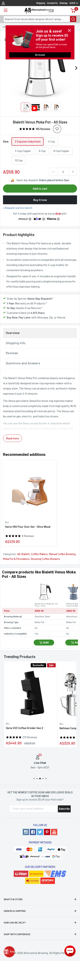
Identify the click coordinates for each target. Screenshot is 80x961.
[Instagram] (26, 832)
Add (46, 642)
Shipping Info (15, 343)
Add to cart (40, 188)
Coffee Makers (39, 554)
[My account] (3, 3)
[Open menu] (5, 10)
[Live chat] (70, 951)
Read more (12, 438)
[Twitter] (40, 832)
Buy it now (40, 199)
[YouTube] (54, 832)
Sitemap (64, 3)
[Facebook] (33, 832)
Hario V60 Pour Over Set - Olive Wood (27, 526)
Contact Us (52, 3)
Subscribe (64, 809)
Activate (40, 55)
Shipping (40, 3)
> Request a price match (17, 207)
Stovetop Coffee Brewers (45, 558)
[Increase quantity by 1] (73, 172)
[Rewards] (9, 951)
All (7, 522)
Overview (13, 333)
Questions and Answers (23, 363)
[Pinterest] (47, 832)
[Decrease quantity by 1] (53, 172)
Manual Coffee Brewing (62, 554)
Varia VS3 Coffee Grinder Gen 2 (24, 728)
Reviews (12, 353)
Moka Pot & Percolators (16, 558)
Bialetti (25, 554)
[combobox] (40, 19)
